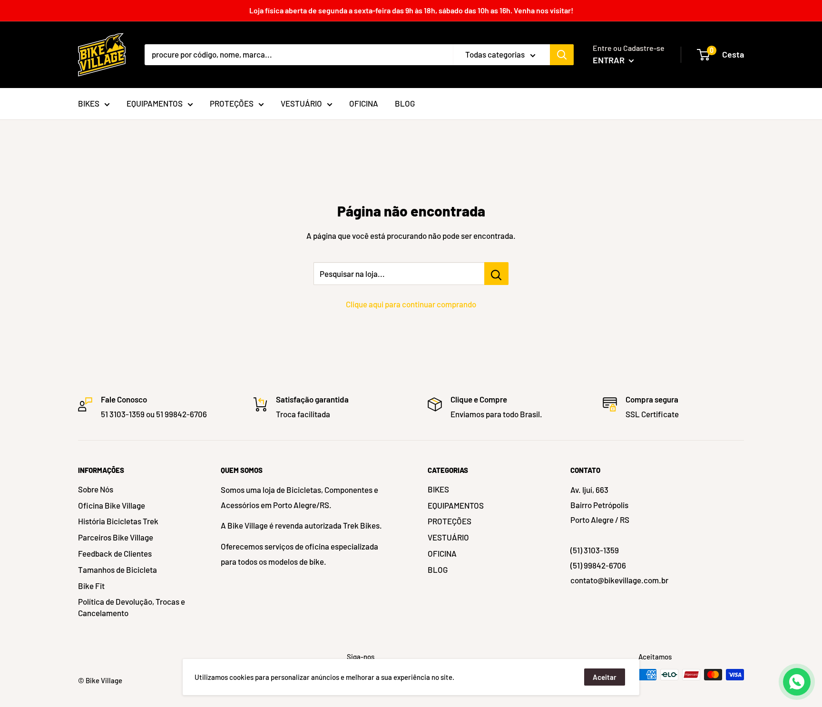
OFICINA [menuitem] (363, 103)
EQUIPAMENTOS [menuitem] (155, 103)
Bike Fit (91, 585)
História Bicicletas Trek (118, 521)
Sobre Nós (95, 489)
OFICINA (442, 553)
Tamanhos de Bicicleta (117, 569)
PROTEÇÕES (449, 521)
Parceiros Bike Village (115, 537)
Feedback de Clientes (115, 553)
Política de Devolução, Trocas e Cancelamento (131, 607)
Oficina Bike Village (111, 505)
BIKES (438, 489)
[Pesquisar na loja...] (496, 273)
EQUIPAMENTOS (456, 505)
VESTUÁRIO (448, 537)
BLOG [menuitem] (405, 103)
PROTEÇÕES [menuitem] (232, 103)
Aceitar (604, 677)
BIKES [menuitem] (88, 103)
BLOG (438, 569)
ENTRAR (609, 60)
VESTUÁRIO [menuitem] (301, 103)
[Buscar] (562, 54)
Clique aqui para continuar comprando (411, 304)
